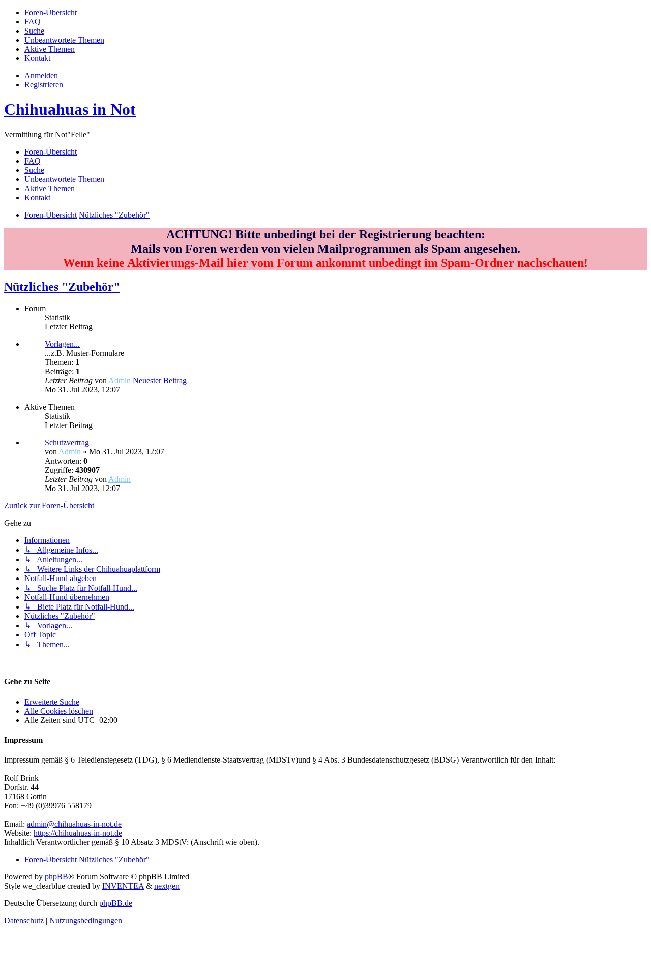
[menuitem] (50, 12)
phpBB (56, 876)
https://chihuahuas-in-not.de (78, 833)
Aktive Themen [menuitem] (49, 188)
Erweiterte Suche (51, 701)
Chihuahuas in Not (70, 109)
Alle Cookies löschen (58, 711)
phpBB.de (115, 903)
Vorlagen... (62, 344)
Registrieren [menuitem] (43, 84)
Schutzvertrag (67, 442)
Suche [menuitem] (34, 170)
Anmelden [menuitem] (41, 75)
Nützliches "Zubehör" (62, 286)
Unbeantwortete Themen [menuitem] (64, 179)
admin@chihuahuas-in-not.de (74, 823)
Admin (119, 380)
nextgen (167, 885)
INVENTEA (123, 885)
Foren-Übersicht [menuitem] (50, 151)
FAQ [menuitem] (32, 161)
